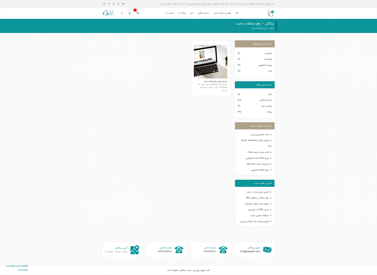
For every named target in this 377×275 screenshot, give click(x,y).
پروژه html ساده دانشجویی (257, 158)
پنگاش (271, 28)
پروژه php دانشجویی (260, 170)
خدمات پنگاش (203, 13)
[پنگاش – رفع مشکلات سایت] (269, 13)
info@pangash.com (250, 251)
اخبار (191, 13)
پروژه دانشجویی (265, 65)
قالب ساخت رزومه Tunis (258, 152)
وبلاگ (183, 13)
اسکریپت (268, 53)
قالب (270, 71)
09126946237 (209, 251)
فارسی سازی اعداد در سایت (257, 192)
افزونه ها (268, 59)
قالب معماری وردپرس (260, 134)
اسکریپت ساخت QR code (258, 164)
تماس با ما (170, 13)
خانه (236, 13)
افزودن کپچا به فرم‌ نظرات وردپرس (254, 221)
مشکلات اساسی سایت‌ (259, 215)
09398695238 (165, 251)
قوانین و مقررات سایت (222, 13)
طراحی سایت (266, 106)
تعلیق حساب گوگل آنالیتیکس (256, 203)
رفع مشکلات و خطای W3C (257, 197)
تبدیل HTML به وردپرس (258, 209)
